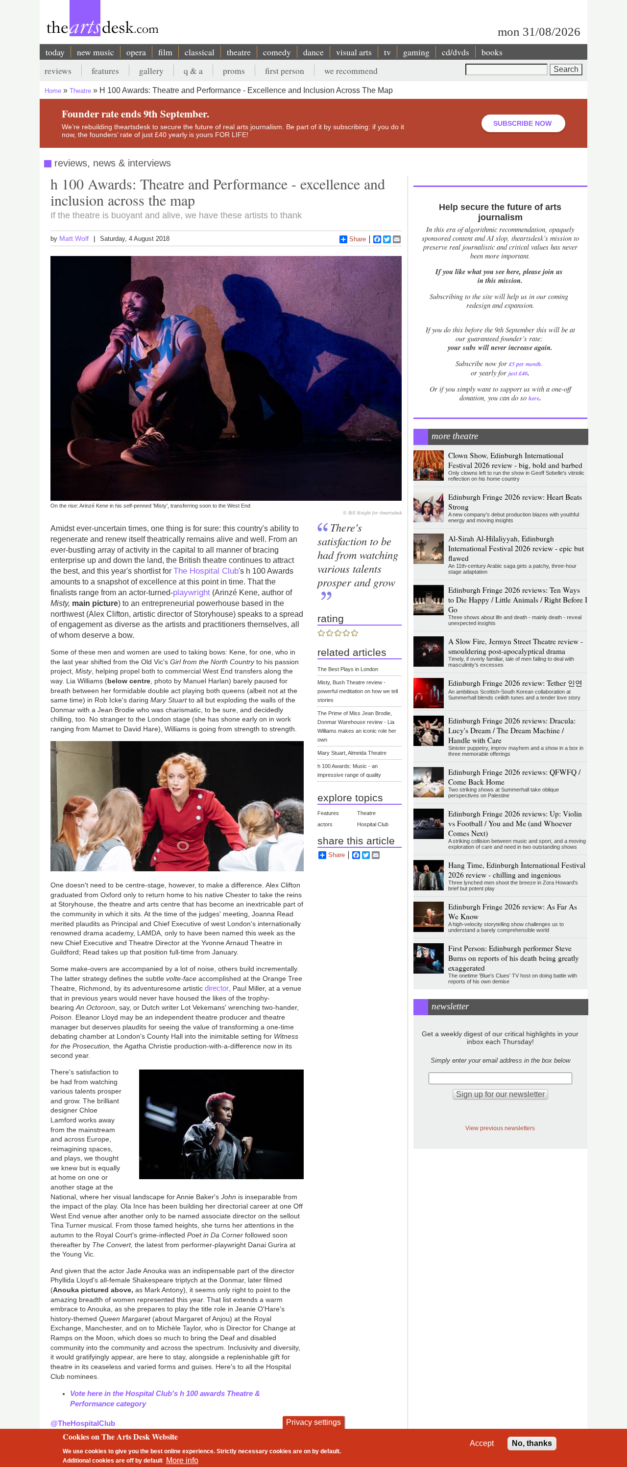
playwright (191, 592)
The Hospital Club (206, 571)
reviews (58, 70)
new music (95, 52)
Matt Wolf (74, 238)
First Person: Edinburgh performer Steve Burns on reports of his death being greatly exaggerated (513, 958)
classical (200, 52)
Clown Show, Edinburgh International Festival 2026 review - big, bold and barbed (515, 460)
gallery (151, 70)
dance (313, 52)
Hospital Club (372, 824)
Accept (482, 1443)
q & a (193, 70)
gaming (416, 52)
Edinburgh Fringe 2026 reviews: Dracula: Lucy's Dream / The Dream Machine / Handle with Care (512, 730)
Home (53, 90)
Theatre (80, 90)
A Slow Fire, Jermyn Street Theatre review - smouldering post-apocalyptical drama (515, 646)
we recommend (351, 70)
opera (136, 52)
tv (387, 52)
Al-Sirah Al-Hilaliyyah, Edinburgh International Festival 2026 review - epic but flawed (516, 548)
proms (234, 70)
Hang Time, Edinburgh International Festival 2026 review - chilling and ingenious (516, 870)
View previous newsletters (500, 1128)
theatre (239, 52)
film (165, 52)
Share (357, 239)
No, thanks (532, 1443)
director (217, 988)
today (55, 52)
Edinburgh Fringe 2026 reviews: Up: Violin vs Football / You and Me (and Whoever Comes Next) (515, 823)
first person (284, 70)
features (105, 70)
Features (328, 813)
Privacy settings (313, 1422)
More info (182, 1460)
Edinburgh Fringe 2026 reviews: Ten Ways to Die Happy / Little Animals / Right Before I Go (517, 599)
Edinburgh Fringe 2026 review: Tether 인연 (515, 683)
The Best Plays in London (347, 669)
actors (325, 824)
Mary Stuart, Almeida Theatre (351, 753)
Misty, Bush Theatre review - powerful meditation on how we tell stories (357, 691)
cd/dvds (455, 52)
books (492, 52)
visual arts (354, 52)
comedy (277, 52)
